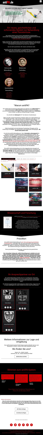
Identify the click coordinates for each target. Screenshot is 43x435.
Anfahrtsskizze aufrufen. (21, 356)
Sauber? (24, 158)
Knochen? (32, 158)
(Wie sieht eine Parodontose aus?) (21, 39)
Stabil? (18, 158)
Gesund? (4, 160)
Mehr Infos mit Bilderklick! (8, 158)
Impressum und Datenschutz (21, 433)
